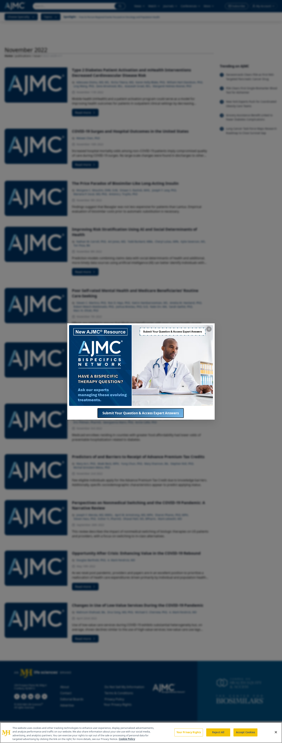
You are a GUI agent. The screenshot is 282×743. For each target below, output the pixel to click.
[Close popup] (209, 329)
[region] (141, 732)
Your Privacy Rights (188, 732)
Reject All (218, 732)
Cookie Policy (127, 739)
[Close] (276, 732)
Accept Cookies (245, 732)
